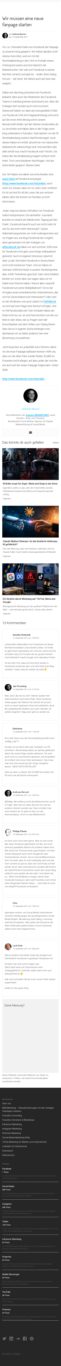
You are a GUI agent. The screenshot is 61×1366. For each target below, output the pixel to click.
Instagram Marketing (12, 1128)
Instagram (7, 1203)
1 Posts (5, 1172)
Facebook (6, 1168)
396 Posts (6, 1207)
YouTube (6, 1291)
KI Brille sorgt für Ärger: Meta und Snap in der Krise (30, 483)
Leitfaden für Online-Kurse (14, 1146)
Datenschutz (8, 1155)
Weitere (56, 443)
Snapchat (6, 1256)
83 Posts (6, 1260)
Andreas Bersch (19, 34)
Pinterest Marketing (11, 1133)
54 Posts (6, 1312)
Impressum (7, 1150)
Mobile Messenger (10, 1274)
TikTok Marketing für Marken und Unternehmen (24, 1142)
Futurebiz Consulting (12, 1115)
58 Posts (6, 1295)
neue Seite (8, 178)
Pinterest (6, 1309)
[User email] (30, 432)
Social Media (8, 1186)
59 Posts (6, 1277)
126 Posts (6, 1224)
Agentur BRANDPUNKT (37, 415)
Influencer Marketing (12, 1124)
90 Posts (6, 1242)
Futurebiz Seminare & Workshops (18, 1120)
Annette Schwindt (21, 635)
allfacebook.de (11, 246)
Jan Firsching (19, 686)
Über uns (6, 1103)
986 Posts (6, 1189)
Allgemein (7, 499)
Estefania (17, 728)
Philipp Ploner (20, 831)
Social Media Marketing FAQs (16, 1137)
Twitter (5, 1221)
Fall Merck (50, 301)
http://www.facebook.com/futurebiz (24, 183)
